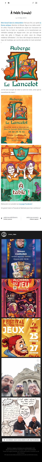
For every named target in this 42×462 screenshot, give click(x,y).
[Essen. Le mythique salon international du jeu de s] (21, 377)
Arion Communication (30, 449)
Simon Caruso (9, 449)
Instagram (8, 3)
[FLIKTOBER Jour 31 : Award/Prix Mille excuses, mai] (21, 416)
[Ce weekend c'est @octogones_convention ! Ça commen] (21, 258)
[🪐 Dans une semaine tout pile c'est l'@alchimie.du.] (21, 298)
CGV (34, 448)
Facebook (5, 3)
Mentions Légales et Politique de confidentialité (19, 448)
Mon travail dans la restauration (12, 23)
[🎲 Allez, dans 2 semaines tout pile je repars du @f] (21, 337)
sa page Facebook (25, 204)
